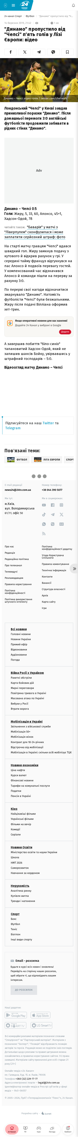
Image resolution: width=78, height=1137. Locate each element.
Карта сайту (48, 602)
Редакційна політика (17, 559)
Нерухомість (20, 886)
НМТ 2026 (16, 862)
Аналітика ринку (21, 890)
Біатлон (15, 934)
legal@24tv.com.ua (48, 1082)
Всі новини (19, 629)
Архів (45, 595)
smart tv (16, 1025)
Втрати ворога (20, 708)
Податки (16, 791)
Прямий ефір (19, 644)
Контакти (47, 577)
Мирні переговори (22, 688)
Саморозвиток (20, 868)
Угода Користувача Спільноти (53, 556)
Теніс (14, 929)
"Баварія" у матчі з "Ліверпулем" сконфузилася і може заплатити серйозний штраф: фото (34, 232)
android (16, 1015)
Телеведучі (11, 572)
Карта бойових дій (22, 683)
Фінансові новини (22, 780)
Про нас (9, 546)
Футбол (30, 16)
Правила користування (18, 584)
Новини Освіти (21, 847)
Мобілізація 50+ (20, 731)
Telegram (13, 428)
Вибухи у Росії (19, 703)
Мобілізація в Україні (27, 721)
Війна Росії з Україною (27, 673)
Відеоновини (19, 649)
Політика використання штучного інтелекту (18, 600)
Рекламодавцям (14, 578)
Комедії (15, 829)
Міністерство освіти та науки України (34, 852)
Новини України (21, 639)
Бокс (13, 919)
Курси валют (19, 775)
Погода (15, 660)
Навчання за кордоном (25, 873)
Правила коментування (55, 564)
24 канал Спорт (13, 16)
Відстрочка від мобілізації (27, 747)
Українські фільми (22, 819)
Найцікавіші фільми (23, 813)
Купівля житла (20, 896)
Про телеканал (13, 565)
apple (42, 1015)
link (44, 505)
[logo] (24, 5)
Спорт (15, 914)
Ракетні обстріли (21, 677)
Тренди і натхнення (23, 901)
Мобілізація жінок (22, 736)
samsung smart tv (42, 1025)
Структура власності (53, 589)
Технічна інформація (54, 570)
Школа (15, 857)
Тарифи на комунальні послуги (30, 785)
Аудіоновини (19, 654)
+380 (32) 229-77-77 (27, 1078)
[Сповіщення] (73, 5)
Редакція (10, 553)
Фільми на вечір (21, 824)
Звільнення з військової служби (31, 726)
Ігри (44, 608)
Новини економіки (24, 765)
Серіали (16, 834)
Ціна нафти (18, 770)
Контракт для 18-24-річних (27, 742)
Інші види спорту (21, 939)
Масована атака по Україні (27, 698)
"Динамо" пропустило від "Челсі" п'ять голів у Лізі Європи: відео (56, 16)
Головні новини (21, 634)
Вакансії (46, 583)
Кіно (14, 809)
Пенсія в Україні (21, 796)
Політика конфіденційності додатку (57, 547)
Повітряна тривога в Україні (28, 693)
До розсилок (24, 990)
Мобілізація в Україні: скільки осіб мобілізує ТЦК (41, 752)
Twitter (48, 423)
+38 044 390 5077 (52, 490)
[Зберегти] (67, 52)
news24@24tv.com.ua (18, 490)
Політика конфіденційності (15, 591)
